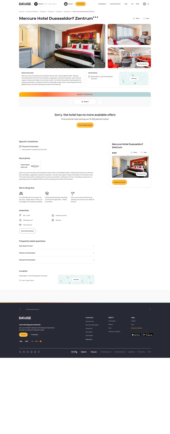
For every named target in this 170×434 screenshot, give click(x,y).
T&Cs (149, 352)
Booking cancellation (136, 328)
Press (109, 328)
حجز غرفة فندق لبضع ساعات (32, 309)
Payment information (27, 260)
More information (27, 231)
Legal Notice (131, 352)
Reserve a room (119, 182)
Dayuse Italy (89, 332)
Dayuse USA (89, 328)
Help (126, 4)
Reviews (110, 324)
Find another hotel (85, 125)
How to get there (28, 280)
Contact (133, 321)
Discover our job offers (114, 331)
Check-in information (27, 253)
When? (86, 102)
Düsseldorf (43, 11)
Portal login (34, 334)
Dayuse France (90, 321)
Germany (21, 11)
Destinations (102, 4)
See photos (143, 64)
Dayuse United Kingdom (92, 325)
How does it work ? (115, 4)
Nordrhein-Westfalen (32, 11)
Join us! (23, 334)
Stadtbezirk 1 (67, 11)
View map (134, 78)
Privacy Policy (141, 352)
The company (112, 321)
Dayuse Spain (89, 335)
